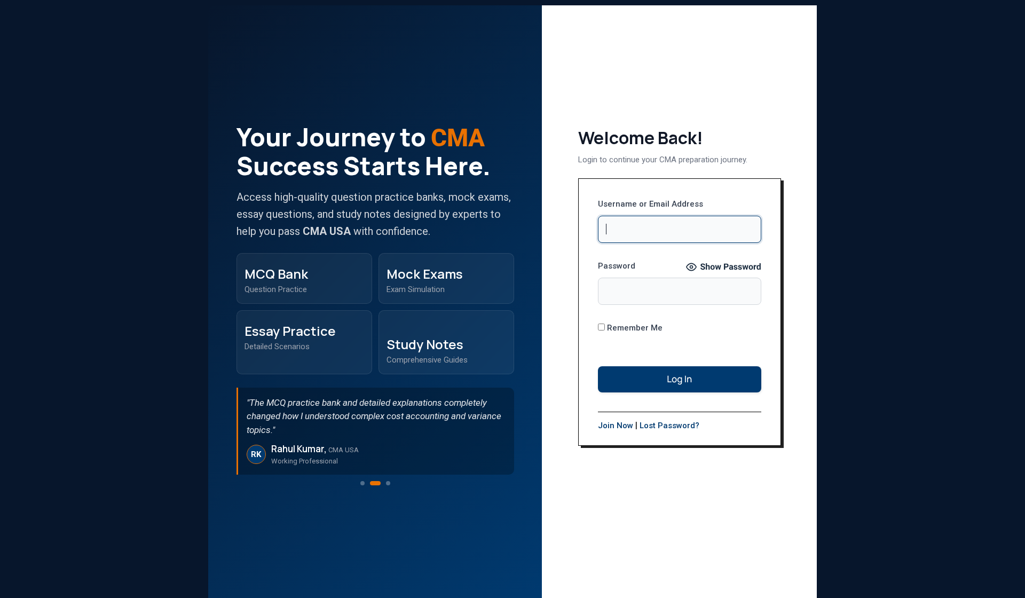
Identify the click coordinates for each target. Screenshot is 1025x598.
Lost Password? (669, 425)
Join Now (615, 425)
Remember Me (634, 328)
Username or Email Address (650, 204)
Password (616, 266)
